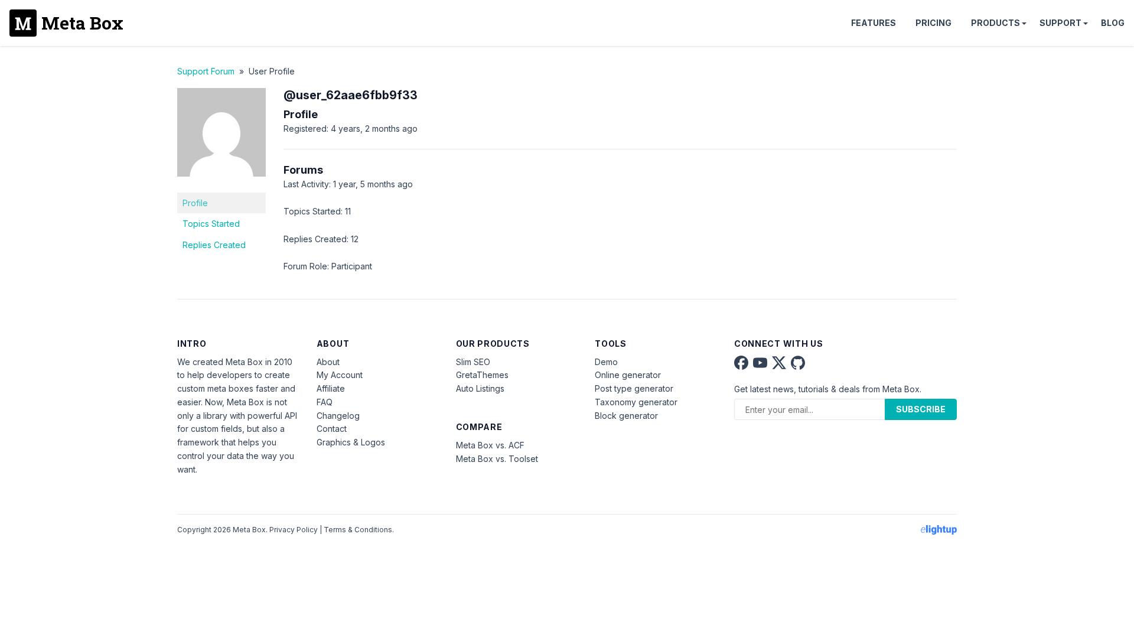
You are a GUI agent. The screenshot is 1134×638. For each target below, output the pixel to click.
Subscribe (921, 409)
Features (873, 23)
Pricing (933, 23)
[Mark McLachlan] (221, 185)
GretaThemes (482, 375)
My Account (340, 375)
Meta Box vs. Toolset (497, 459)
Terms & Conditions (358, 529)
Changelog (338, 416)
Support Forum (205, 71)
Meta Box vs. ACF (490, 445)
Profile (195, 203)
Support (1060, 23)
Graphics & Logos (351, 442)
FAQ (325, 402)
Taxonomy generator (636, 402)
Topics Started (211, 224)
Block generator (626, 416)
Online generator (628, 375)
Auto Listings (480, 388)
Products (995, 23)
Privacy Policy (293, 529)
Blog (1113, 23)
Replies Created (214, 245)
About (328, 362)
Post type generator (634, 388)
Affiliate (331, 388)
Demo (606, 362)
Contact (332, 429)
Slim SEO (473, 362)
